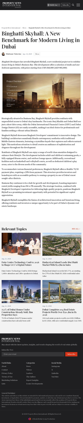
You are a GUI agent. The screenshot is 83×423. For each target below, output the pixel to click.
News (24, 28)
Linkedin (55, 373)
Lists (3, 384)
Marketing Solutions (10, 380)
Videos (29, 370)
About (4, 366)
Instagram (56, 366)
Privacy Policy (7, 373)
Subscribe (65, 5)
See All (75, 229)
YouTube (55, 377)
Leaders (29, 373)
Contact (5, 370)
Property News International (11, 28)
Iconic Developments (34, 384)
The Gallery (31, 377)
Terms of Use (7, 377)
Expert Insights (32, 380)
